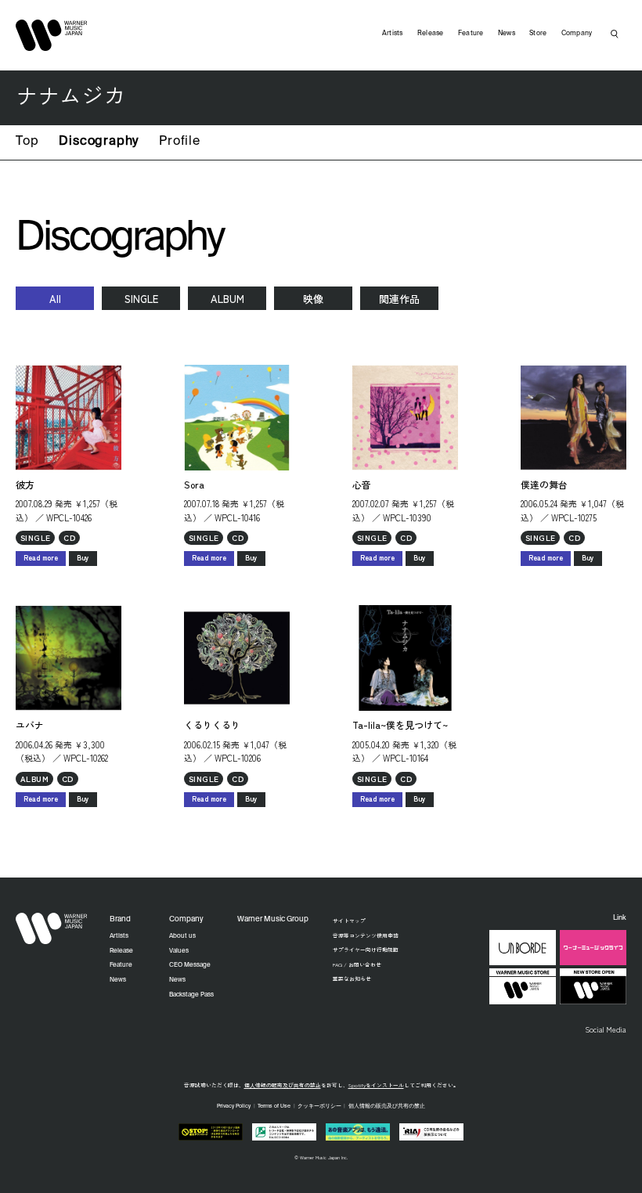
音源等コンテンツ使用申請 (366, 935)
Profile (179, 141)
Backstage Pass (191, 995)
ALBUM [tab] (227, 298)
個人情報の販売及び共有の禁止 (282, 1085)
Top (27, 141)
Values (179, 951)
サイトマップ (349, 920)
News (506, 33)
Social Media (605, 1029)
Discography (99, 141)
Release (430, 33)
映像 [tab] (313, 298)
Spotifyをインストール (376, 1085)
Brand (120, 919)
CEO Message (190, 965)
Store (537, 33)
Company (577, 33)
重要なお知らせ (352, 978)
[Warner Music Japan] (52, 928)
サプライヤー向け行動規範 (366, 949)
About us (182, 936)
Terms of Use (274, 1106)
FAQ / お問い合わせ (357, 964)
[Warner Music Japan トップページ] (52, 35)
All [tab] (55, 298)
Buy (83, 558)
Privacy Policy (234, 1106)
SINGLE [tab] (141, 298)
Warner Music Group (272, 919)
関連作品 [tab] (399, 298)
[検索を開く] (614, 33)
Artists (392, 33)
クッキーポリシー (319, 1106)
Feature (471, 33)
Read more (40, 558)
